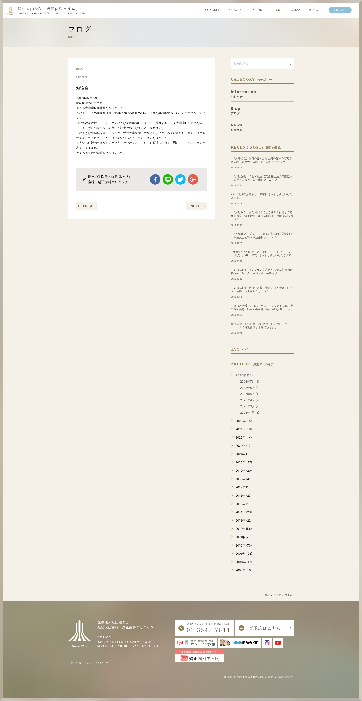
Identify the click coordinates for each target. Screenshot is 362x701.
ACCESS (294, 10)
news (237, 127)
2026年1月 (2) (249, 412)
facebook (155, 179)
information (243, 94)
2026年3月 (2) (250, 406)
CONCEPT (212, 10)
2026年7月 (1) (249, 381)
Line (168, 179)
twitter (180, 179)
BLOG (313, 10)
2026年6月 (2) (250, 387)
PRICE (275, 10)
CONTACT (340, 10)
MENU (257, 10)
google (193, 179)
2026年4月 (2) (250, 400)
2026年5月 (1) (249, 394)
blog (79, 68)
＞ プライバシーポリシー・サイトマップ (88, 663)
